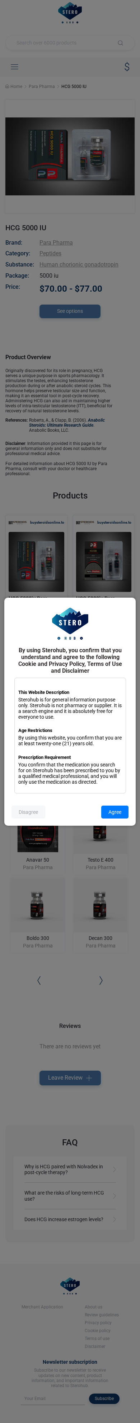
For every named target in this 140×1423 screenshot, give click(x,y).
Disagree (28, 812)
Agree (114, 812)
